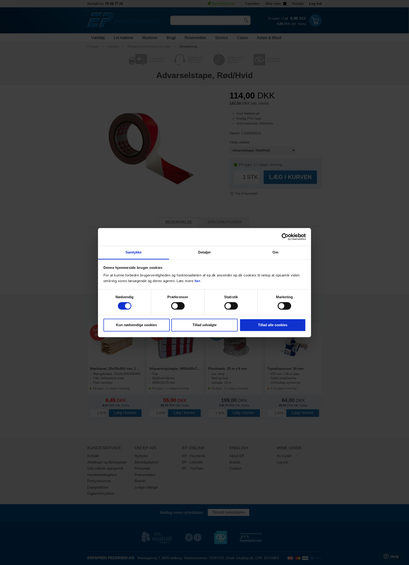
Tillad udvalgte (204, 325)
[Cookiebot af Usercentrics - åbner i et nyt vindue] (285, 236)
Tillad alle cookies (272, 325)
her (197, 281)
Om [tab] (275, 252)
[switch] (178, 306)
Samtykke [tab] (133, 252)
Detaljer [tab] (204, 252)
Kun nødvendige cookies (136, 325)
